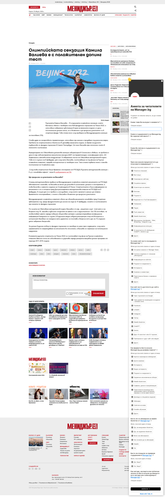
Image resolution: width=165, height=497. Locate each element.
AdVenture (105, 447)
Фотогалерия (78, 444)
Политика (49, 437)
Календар (122, 446)
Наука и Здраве (79, 455)
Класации (76, 446)
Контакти (122, 456)
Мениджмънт (58, 15)
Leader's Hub (105, 445)
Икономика (63, 443)
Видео (90, 439)
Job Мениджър (64, 452)
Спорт (32, 43)
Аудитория (105, 468)
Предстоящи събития (125, 437)
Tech (103, 443)
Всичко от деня (99, 15)
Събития (133, 15)
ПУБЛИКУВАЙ (98, 293)
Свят (43, 15)
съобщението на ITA (63, 172)
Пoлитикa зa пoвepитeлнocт (47, 482)
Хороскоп (77, 448)
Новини (121, 444)
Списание (118, 15)
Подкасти (126, 15)
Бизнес (49, 15)
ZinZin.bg (84, 2)
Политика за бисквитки (65, 482)
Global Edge (105, 439)
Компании (63, 439)
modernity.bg (58, 2)
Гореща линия (124, 451)
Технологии (69, 15)
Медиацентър (106, 470)
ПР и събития (78, 439)
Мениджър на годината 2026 (126, 442)
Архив (103, 453)
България (36, 15)
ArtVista (104, 449)
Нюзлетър (93, 443)
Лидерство (63, 448)
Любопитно (88, 15)
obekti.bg (77, 2)
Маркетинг (78, 15)
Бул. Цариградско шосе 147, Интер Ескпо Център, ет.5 (67, 477)
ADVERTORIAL (116, 108)
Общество (49, 439)
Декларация (128, 470)
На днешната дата (79, 450)
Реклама (76, 437)
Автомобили (92, 435)
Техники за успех (65, 450)
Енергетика (63, 441)
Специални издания (107, 456)
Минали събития (124, 439)
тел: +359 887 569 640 (58, 479)
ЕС (47, 448)
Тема (103, 441)
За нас (104, 466)
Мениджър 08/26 (105, 2)
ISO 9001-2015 (128, 468)
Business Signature (107, 451)
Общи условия (33, 482)
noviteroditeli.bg (68, 2)
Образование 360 (94, 2)
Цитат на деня (78, 452)
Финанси (62, 437)
